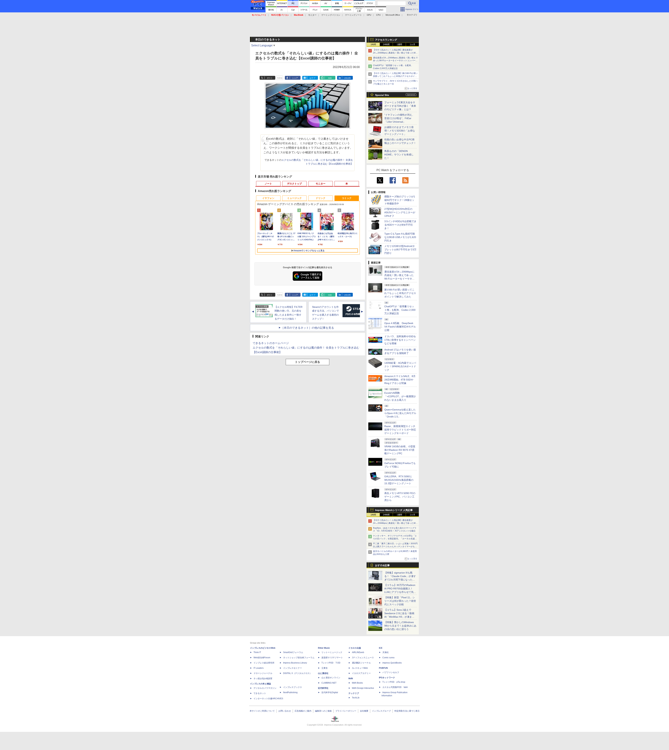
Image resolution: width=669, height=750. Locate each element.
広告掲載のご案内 (303, 711)
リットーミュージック (331, 652)
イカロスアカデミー (361, 673)
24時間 (386, 44)
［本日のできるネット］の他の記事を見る (307, 327)
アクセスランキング (386, 39)
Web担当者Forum (261, 657)
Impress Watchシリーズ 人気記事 (394, 510)
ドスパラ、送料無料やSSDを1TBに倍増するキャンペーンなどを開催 (400, 340)
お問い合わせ (284, 711)
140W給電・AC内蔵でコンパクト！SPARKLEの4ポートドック (400, 366)
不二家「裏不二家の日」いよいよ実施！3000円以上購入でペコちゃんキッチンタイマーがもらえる (395, 546)
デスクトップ (294, 183)
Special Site (382, 95)
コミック (347, 198)
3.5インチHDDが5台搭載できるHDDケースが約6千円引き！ (400, 225)
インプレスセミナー (292, 668)
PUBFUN (383, 668)
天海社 (385, 652)
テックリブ (353, 693)
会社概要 (364, 711)
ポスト (270, 78)
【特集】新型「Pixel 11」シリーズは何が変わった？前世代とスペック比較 (400, 601)
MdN (350, 678)
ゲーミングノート (353, 15)
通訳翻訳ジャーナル (361, 663)
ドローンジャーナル (262, 673)
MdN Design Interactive (363, 688)
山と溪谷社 (323, 673)
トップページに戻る (307, 361)
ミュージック (294, 198)
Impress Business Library (295, 663)
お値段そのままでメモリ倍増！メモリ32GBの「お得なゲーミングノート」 (399, 130)
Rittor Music (324, 648)
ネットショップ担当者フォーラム (298, 657)
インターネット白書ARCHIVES (268, 698)
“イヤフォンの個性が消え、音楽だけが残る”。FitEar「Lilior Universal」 (399, 118)
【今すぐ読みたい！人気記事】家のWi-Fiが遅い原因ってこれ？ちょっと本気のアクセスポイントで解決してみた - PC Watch (395, 76)
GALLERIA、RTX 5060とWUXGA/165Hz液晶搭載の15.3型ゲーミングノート (398, 480)
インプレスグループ (381, 711)
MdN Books (357, 683)
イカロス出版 (354, 648)
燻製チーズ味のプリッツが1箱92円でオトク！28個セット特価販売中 (399, 200)
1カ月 (412, 44)
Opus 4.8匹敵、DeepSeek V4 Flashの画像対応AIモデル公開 (400, 326)
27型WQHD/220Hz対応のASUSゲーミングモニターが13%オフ (399, 212)
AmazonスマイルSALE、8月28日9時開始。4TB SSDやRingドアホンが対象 (400, 380)
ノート (268, 183)
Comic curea (388, 657)
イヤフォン (268, 198)
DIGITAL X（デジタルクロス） (297, 673)
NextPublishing (290, 692)
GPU (369, 15)
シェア (295, 78)
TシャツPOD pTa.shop (393, 682)
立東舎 (324, 668)
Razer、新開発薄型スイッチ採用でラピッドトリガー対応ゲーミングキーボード (400, 430)
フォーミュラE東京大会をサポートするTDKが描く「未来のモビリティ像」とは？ (400, 106)
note (330, 78)
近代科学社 (323, 688)
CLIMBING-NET (328, 683)
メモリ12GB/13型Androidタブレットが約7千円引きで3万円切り (400, 249)
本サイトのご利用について (262, 711)
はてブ (312, 78)
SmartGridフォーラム (293, 652)
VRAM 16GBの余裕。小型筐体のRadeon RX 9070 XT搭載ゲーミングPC (399, 450)
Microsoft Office (393, 15)
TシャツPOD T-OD (330, 663)
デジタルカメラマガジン (264, 688)
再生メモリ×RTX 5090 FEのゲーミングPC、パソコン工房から (399, 497)
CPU (378, 15)
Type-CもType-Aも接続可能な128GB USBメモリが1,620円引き (400, 237)
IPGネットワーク (387, 677)
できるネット (259, 693)
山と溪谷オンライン (330, 677)
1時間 (373, 44)
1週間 (399, 44)
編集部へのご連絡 (323, 711)
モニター (312, 15)
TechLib (355, 697)
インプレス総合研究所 (263, 663)
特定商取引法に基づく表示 (407, 711)
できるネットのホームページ (271, 343)
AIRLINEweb (358, 652)
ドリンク (320, 198)
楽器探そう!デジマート (332, 657)
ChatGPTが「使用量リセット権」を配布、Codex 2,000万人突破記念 (400, 310)
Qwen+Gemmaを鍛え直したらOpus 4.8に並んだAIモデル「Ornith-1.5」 (400, 413)
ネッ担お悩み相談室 (262, 678)
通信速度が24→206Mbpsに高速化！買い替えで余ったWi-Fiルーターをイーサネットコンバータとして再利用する (395, 60)
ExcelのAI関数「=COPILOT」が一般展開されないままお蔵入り (400, 396)
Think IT (257, 652)
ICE (380, 648)
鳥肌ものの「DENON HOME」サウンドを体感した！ (399, 154)
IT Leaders (258, 668)
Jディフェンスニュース (363, 657)
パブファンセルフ (390, 672)
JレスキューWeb (360, 668)
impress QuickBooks (392, 663)
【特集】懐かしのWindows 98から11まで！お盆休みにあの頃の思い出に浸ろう (400, 626)
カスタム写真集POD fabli (395, 687)
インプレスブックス (292, 687)
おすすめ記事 (382, 565)
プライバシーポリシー (345, 711)
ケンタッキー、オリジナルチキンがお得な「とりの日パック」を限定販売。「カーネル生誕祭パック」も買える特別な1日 (395, 538)
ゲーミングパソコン (330, 15)
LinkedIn (347, 78)
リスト (280, 78)
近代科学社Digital (329, 692)
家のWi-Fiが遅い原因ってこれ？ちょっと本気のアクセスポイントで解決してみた (400, 293)
